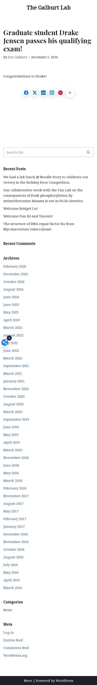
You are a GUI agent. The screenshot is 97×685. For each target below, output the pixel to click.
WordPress (64, 680)
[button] (69, 92)
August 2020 (13, 404)
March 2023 (12, 327)
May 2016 (10, 572)
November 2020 (16, 388)
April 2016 (11, 580)
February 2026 (14, 266)
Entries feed (13, 640)
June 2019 (11, 427)
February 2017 (14, 518)
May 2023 (10, 312)
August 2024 (13, 289)
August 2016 (13, 557)
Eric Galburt (17, 57)
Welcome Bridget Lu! (20, 208)
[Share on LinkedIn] (43, 92)
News (7, 610)
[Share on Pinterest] (60, 92)
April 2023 (11, 320)
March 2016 (12, 587)
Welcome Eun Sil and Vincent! (28, 216)
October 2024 (13, 281)
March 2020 (12, 411)
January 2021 (14, 381)
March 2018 (12, 480)
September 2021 (16, 365)
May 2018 (10, 473)
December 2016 (15, 534)
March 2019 (12, 450)
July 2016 (10, 564)
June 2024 (11, 297)
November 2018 (16, 457)
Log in (8, 632)
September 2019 (16, 419)
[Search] (88, 152)
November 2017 (16, 495)
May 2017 (10, 511)
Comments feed (16, 647)
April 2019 (11, 442)
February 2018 (14, 488)
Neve (28, 680)
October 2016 (13, 549)
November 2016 (16, 541)
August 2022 (13, 335)
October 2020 (13, 396)
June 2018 (11, 465)
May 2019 (10, 434)
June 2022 (11, 350)
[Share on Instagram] (51, 92)
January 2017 (14, 526)
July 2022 (10, 342)
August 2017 (13, 503)
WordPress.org (15, 655)
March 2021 (12, 373)
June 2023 (11, 304)
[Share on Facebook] (26, 92)
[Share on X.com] (34, 92)
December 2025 (15, 274)
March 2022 (12, 358)
